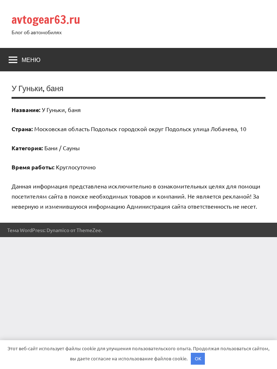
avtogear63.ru (46, 19)
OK (198, 358)
